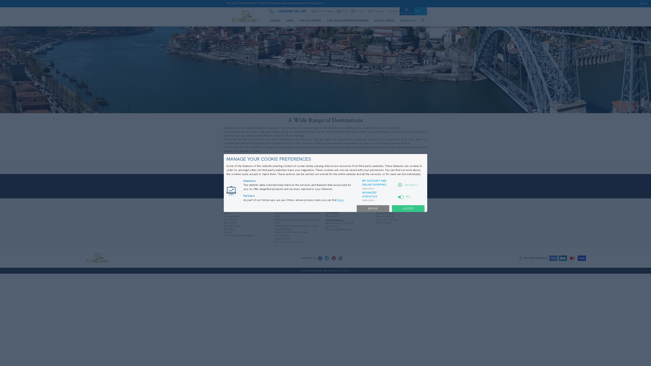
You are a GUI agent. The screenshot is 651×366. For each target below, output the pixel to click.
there (340, 200)
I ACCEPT (408, 208)
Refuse (373, 208)
